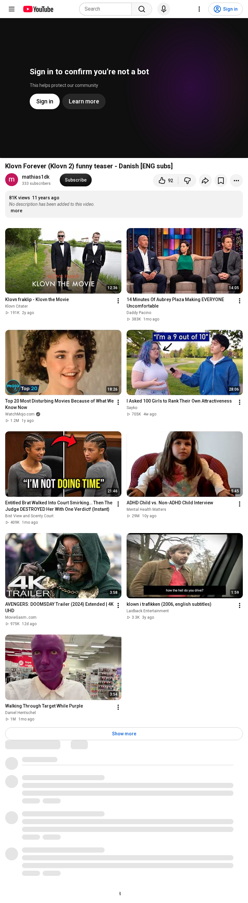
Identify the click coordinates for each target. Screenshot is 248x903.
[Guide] (12, 9)
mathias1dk (35, 177)
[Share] (205, 180)
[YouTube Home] (38, 9)
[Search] (141, 9)
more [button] (16, 210)
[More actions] (236, 180)
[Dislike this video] (187, 180)
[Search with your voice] (163, 9)
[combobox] (107, 9)
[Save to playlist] (220, 180)
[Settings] (199, 9)
